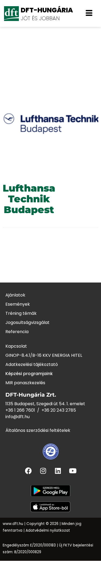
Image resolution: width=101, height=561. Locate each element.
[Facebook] (28, 470)
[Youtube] (72, 470)
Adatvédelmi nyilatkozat (48, 530)
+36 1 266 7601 (20, 410)
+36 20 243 (53, 410)
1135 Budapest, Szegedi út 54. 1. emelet (45, 404)
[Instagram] (43, 470)
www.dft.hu (13, 523)
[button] (89, 13)
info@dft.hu (17, 417)
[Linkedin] (58, 470)
